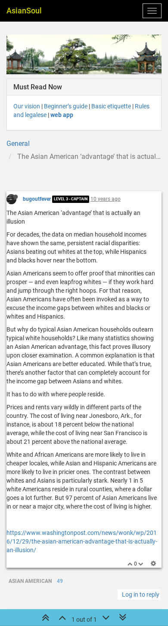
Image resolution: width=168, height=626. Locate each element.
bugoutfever (37, 199)
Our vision (26, 106)
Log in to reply (140, 594)
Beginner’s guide (65, 106)
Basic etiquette (111, 106)
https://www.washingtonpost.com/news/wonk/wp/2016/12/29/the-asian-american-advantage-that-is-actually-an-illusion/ (81, 541)
